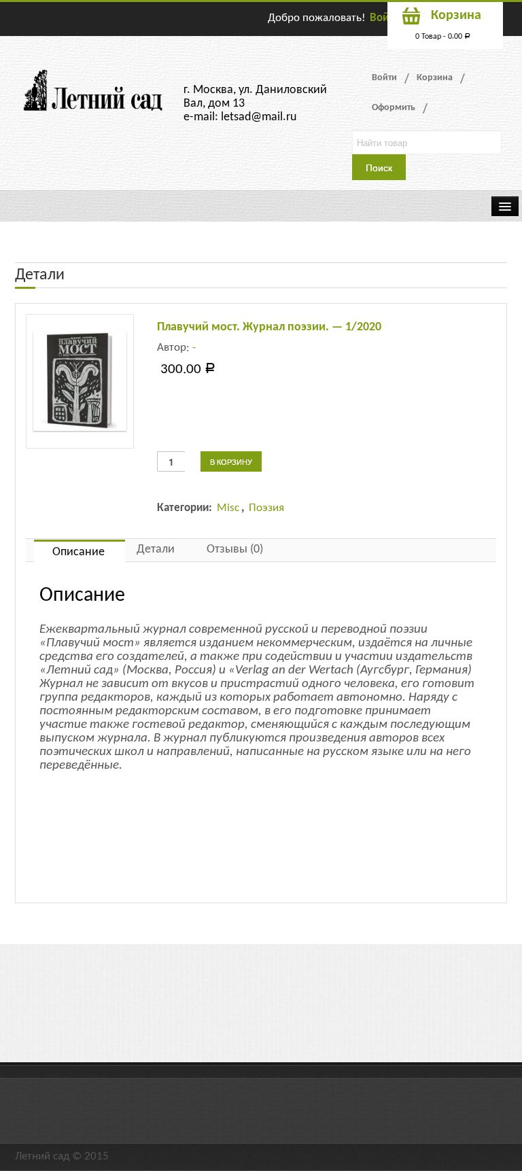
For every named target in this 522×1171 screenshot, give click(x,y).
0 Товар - (442, 37)
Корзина (435, 78)
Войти (385, 18)
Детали (156, 549)
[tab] (79, 551)
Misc (228, 508)
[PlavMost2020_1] (79, 381)
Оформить (393, 108)
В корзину (231, 461)
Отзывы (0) (235, 549)
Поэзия (266, 508)
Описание (78, 552)
